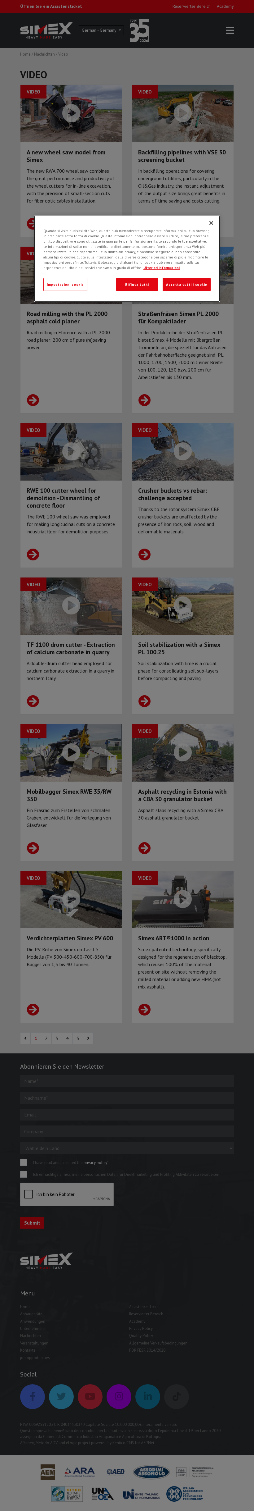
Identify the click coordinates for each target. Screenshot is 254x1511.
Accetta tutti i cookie (186, 284)
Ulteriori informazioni (161, 267)
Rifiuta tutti (137, 284)
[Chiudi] (211, 223)
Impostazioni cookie (65, 284)
